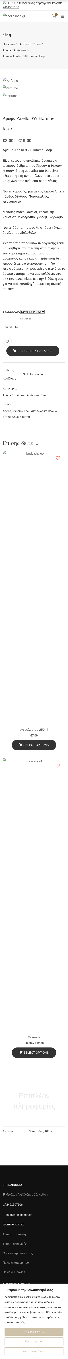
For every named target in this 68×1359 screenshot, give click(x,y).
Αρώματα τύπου (30, 44)
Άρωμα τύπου (21, 416)
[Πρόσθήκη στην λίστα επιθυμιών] (7, 341)
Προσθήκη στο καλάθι (35, 350)
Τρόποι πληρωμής (15, 1243)
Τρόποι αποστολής (15, 1234)
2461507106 (11, 7)
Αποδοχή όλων (34, 1331)
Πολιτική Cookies (14, 1272)
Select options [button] (36, 744)
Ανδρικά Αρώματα (24, 411)
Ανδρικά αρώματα (14, 50)
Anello (7, 411)
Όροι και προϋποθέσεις (18, 1253)
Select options (36, 1052)
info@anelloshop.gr (19, 1214)
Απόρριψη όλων (34, 1351)
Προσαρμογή (34, 1341)
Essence (34, 1037)
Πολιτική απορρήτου (16, 1262)
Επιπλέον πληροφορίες (34, 1101)
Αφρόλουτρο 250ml (34, 729)
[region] (34, 1321)
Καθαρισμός (25, 319)
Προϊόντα (9, 44)
